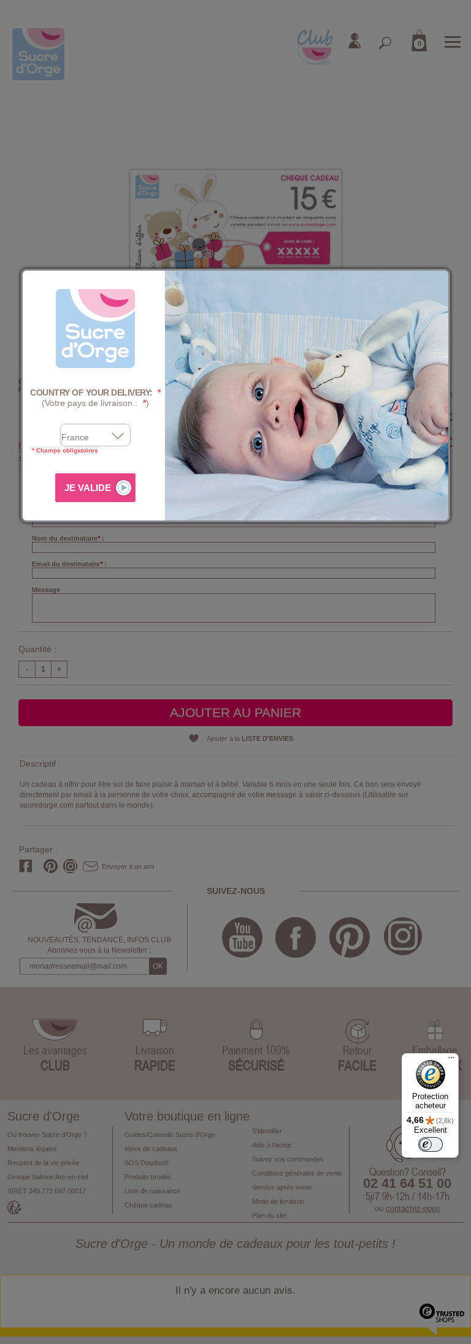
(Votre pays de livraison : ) (95, 398)
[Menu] (451, 1060)
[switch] (430, 1144)
